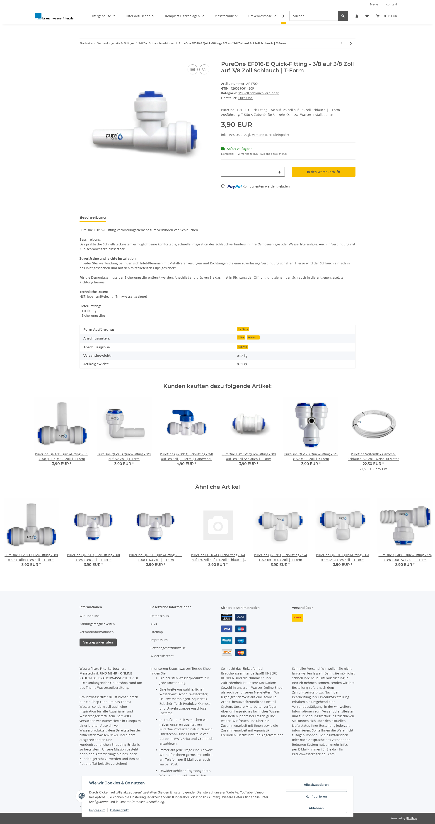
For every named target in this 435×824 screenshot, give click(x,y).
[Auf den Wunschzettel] (204, 69)
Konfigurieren (316, 796)
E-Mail (303, 749)
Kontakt (391, 4)
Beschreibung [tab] (93, 217)
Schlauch (253, 337)
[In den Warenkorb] (83, 58)
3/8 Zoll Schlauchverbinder (258, 93)
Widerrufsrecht (162, 656)
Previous (11, 535)
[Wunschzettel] (367, 16)
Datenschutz (159, 616)
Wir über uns (89, 616)
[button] (357, 16)
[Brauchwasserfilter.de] (54, 16)
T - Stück (243, 329)
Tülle (241, 337)
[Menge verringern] (226, 171)
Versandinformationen (97, 632)
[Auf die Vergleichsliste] (193, 69)
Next (424, 535)
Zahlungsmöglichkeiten (97, 624)
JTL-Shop (411, 818)
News (374, 4)
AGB (153, 624)
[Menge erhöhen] (280, 171)
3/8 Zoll (242, 347)
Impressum (159, 640)
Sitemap (156, 632)
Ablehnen (316, 808)
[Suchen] (343, 16)
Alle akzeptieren (316, 784)
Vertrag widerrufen (98, 642)
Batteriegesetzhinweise (168, 648)
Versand (258, 135)
